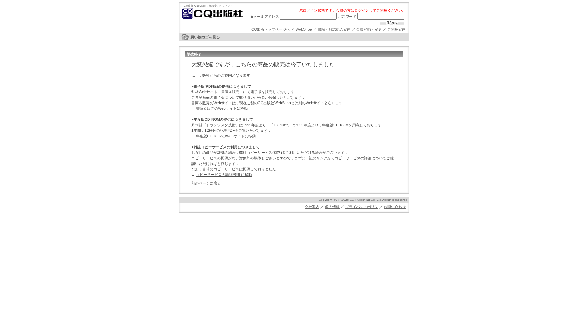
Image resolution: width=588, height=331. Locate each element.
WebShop (304, 29)
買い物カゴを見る (205, 37)
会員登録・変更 (369, 29)
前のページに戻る (206, 183)
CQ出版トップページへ (270, 29)
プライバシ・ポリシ (361, 207)
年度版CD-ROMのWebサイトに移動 (226, 136)
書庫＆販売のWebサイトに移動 (222, 108)
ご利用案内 (396, 29)
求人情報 (332, 207)
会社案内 (312, 207)
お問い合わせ (395, 207)
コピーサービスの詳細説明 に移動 (224, 175)
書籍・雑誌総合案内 (334, 29)
